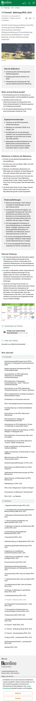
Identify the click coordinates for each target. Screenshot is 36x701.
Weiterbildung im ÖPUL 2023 (13, 483)
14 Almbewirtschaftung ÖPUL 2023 (15, 595)
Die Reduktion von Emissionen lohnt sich (17, 399)
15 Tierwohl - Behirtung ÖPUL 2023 (15, 600)
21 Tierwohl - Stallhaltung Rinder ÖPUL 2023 (18, 629)
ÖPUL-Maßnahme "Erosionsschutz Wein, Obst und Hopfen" (18, 436)
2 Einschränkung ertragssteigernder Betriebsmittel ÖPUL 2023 (15, 532)
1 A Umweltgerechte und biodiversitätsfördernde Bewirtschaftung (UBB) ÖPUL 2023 (19, 510)
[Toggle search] (29, 3)
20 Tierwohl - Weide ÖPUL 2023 (14, 625)
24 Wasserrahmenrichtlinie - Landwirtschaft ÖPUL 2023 (17, 642)
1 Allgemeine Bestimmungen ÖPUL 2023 (16, 505)
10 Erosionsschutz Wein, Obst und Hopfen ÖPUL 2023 (19, 574)
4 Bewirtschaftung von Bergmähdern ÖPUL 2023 (19, 541)
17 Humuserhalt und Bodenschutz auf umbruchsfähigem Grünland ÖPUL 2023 (16, 610)
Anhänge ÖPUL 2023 (10, 647)
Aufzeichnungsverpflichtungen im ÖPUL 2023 (18, 463)
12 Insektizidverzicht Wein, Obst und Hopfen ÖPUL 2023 (18, 585)
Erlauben (18, 698)
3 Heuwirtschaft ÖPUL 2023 (13, 537)
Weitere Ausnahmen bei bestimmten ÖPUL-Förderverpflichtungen (17, 369)
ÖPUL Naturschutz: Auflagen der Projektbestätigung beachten (14, 419)
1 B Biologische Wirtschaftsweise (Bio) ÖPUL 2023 (18, 516)
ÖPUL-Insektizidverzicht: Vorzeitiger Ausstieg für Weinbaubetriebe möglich (19, 394)
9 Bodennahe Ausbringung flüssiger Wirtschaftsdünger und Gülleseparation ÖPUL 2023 (18, 568)
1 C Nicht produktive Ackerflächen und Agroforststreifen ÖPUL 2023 (16, 521)
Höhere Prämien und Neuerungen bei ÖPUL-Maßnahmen (17, 479)
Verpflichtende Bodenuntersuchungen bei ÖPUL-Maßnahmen (19, 473)
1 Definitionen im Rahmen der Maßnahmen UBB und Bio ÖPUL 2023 (19, 527)
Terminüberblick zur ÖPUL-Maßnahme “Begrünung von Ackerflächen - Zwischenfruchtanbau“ (16, 375)
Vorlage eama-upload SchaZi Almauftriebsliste (17, 332)
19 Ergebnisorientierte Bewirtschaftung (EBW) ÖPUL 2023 (18, 620)
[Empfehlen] (30, 18)
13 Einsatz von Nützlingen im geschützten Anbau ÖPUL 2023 (17, 591)
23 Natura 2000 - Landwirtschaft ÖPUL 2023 (18, 637)
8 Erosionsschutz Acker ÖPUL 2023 (15, 562)
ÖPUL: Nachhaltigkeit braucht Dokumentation (18, 403)
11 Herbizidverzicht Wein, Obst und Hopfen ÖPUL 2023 (19, 580)
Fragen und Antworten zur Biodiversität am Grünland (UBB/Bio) (17, 447)
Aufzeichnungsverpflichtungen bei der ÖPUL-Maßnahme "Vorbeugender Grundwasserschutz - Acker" (19, 363)
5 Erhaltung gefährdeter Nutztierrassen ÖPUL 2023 (18, 546)
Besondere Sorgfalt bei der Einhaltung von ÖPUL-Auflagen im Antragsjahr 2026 (19, 430)
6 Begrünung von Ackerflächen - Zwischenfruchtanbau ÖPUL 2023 (14, 552)
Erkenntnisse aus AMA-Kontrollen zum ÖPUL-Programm (18, 468)
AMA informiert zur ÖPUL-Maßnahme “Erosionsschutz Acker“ (15, 458)
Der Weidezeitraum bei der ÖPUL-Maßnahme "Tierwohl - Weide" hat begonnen (18, 441)
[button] (34, 3)
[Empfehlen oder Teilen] (34, 18)
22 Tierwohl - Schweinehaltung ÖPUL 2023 (17, 633)
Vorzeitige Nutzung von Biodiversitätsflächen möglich (18, 408)
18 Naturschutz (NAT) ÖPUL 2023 (14, 615)
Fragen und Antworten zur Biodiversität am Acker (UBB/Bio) (19, 452)
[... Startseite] (6, 3)
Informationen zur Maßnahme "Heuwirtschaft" (18, 492)
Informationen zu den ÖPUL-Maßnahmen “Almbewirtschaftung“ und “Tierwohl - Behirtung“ (19, 389)
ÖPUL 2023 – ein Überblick (12, 496)
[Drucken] (26, 18)
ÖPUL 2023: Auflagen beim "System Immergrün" (19, 488)
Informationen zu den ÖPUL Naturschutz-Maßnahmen (17, 414)
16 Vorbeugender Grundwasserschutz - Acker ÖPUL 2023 (18, 605)
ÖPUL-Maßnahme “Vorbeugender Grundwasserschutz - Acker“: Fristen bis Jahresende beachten (16, 382)
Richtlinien (7, 501)
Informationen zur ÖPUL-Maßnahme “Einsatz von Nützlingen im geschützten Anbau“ (18, 425)
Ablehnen (18, 693)
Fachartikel (7, 357)
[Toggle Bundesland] (24, 3)
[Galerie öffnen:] (18, 51)
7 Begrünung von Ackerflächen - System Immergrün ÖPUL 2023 (16, 557)
